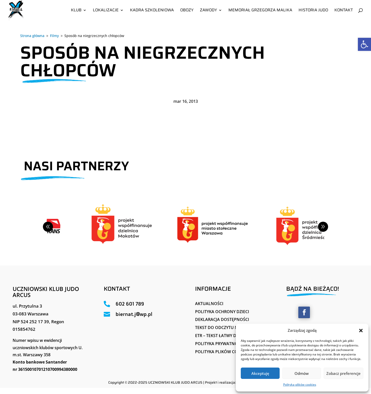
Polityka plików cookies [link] (299, 384)
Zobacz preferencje (343, 373)
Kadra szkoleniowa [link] (152, 10)
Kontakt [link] (343, 10)
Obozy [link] (187, 10)
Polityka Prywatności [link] (219, 343)
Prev (48, 227)
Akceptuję (260, 373)
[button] (360, 330)
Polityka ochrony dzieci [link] (222, 311)
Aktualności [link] (209, 303)
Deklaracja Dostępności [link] (222, 319)
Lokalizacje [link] (106, 10)
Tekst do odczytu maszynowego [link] (231, 327)
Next (323, 227)
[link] (364, 44)
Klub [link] (76, 10)
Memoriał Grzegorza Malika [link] (260, 10)
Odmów (302, 373)
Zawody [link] (208, 10)
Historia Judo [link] (313, 10)
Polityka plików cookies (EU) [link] (226, 351)
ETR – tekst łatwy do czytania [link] (227, 335)
